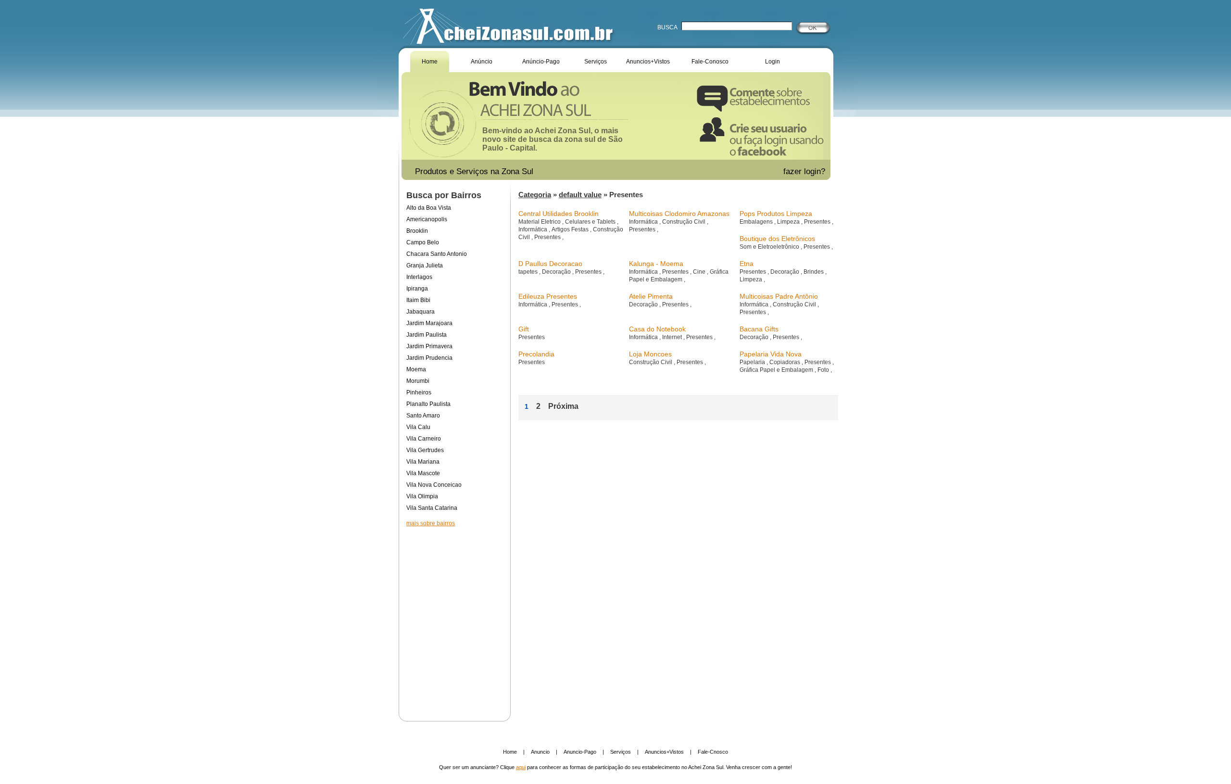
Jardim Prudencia (429, 357)
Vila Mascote (423, 473)
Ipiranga (417, 288)
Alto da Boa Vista (428, 207)
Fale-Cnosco (713, 752)
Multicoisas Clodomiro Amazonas (679, 213)
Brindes (814, 271)
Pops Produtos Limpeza (776, 213)
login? (816, 171)
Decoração (557, 271)
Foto (823, 370)
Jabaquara (420, 311)
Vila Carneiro (423, 438)
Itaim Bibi (418, 300)
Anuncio (540, 752)
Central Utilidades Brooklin (558, 213)
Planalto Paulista (428, 404)
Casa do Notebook (657, 329)
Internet (672, 337)
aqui (521, 767)
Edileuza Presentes (547, 296)
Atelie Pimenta (651, 296)
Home (430, 61)
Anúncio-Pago (541, 61)
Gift (523, 329)
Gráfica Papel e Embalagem (777, 370)
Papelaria (753, 362)
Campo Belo (422, 242)
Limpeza (789, 221)
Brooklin (417, 231)
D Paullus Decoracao (550, 263)
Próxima (563, 406)
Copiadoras (785, 362)
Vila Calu (418, 427)
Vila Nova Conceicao (434, 484)
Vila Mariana (423, 461)
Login (772, 61)
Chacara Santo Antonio (436, 254)
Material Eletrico (540, 221)
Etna (747, 263)
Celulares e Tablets (591, 221)
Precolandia (536, 354)
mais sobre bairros (430, 523)
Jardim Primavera (429, 346)
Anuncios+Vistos (648, 61)
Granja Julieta (424, 265)
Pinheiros (418, 392)
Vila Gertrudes (425, 450)
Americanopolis (426, 219)
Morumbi (417, 381)
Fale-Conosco (710, 61)
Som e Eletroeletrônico (770, 246)
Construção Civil (684, 221)
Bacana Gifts (759, 329)
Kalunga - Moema (656, 263)
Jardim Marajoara (429, 323)
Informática (533, 229)
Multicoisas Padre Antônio (779, 296)
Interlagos (419, 277)
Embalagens (757, 221)
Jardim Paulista (426, 334)
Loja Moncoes (650, 354)
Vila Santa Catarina (431, 508)
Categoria (534, 194)
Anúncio (481, 61)
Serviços (595, 61)
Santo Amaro (423, 415)
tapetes (528, 271)
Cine (700, 271)
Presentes (548, 237)
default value (580, 194)
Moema (416, 369)
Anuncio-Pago (580, 752)
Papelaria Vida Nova (771, 354)
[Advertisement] (454, 617)
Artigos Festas (571, 229)
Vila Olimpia (422, 496)
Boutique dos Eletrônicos (777, 238)
